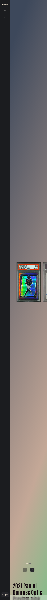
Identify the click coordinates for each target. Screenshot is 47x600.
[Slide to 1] (27, 563)
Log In (5, 595)
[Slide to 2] (30, 563)
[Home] (5, 10)
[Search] (5, 17)
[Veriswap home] (5, 4)
